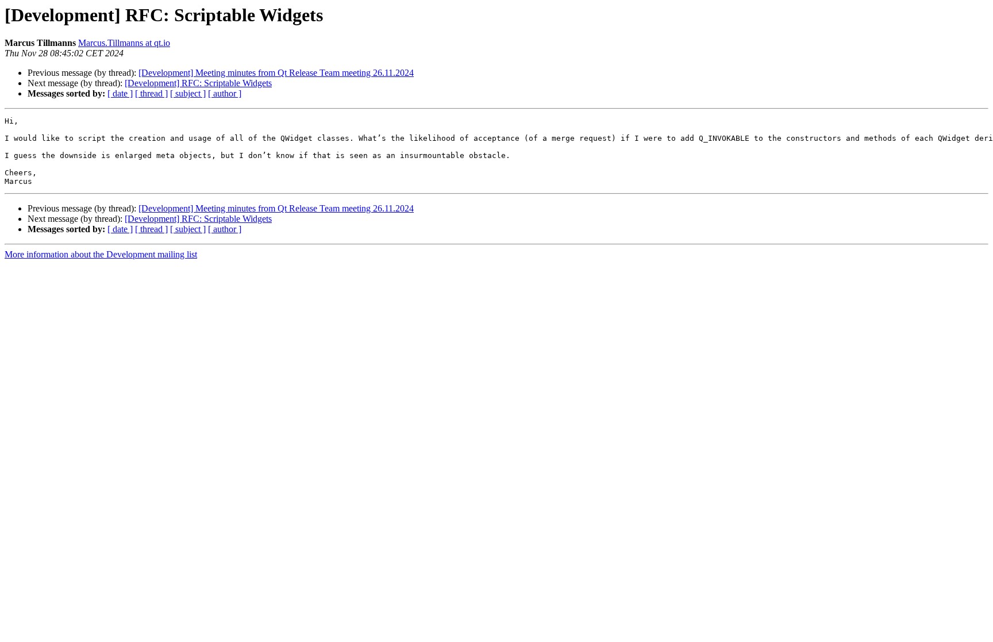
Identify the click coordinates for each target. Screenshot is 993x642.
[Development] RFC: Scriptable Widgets (198, 83)
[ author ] (224, 93)
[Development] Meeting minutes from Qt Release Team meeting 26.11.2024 (276, 73)
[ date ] (120, 93)
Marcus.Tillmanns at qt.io (124, 43)
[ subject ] (188, 93)
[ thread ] (151, 93)
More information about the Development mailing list (101, 254)
